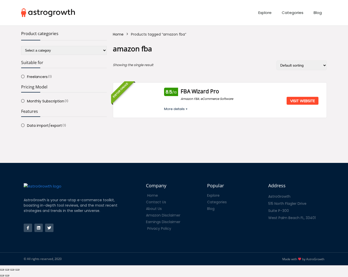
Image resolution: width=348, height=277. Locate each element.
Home (118, 34)
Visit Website (302, 100)
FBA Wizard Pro (200, 91)
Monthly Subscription (45, 101)
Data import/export (44, 125)
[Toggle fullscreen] (12, 269)
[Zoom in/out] (17, 269)
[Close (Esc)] (2, 269)
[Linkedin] (38, 228)
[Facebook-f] (28, 228)
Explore (265, 12)
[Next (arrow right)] (7, 275)
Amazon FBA (190, 99)
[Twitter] (49, 228)
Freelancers (37, 76)
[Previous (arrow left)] (2, 275)
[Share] (7, 269)
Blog (318, 12)
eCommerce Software (216, 99)
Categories (292, 12)
